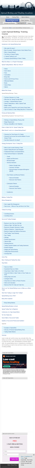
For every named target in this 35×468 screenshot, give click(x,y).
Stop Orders (4, 263)
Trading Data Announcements (11, 251)
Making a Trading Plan (7, 197)
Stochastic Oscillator (14, 167)
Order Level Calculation (9, 282)
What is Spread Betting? (10, 52)
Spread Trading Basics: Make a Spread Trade (15, 103)
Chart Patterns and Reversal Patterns (15, 175)
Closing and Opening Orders (8, 113)
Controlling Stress (8, 215)
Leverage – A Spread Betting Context (13, 101)
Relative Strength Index (14, 165)
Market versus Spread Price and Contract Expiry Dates (17, 107)
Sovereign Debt (8, 253)
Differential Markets (9, 81)
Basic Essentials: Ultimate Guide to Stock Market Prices (17, 50)
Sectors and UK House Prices (11, 79)
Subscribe (14, 459)
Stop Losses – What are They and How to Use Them (16, 206)
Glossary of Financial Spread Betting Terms (14, 329)
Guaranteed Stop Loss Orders (11, 269)
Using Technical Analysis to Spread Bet (13, 153)
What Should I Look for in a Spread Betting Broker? (14, 130)
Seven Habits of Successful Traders (10, 317)
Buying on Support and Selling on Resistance (15, 231)
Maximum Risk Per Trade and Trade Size (14, 284)
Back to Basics (25, 17)
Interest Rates (7, 85)
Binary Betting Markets (9, 302)
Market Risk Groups (6, 90)
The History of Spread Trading (11, 54)
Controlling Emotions (9, 213)
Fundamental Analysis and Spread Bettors (14, 151)
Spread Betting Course (12, 20)
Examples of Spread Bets (10, 327)
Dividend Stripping (8, 247)
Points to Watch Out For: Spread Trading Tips (12, 127)
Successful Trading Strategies (9, 219)
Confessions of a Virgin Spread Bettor (11, 312)
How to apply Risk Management (11, 204)
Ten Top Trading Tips (7, 315)
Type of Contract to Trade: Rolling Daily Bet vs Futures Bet (18, 109)
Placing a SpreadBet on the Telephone (13, 124)
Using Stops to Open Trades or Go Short (14, 271)
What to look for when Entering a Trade (13, 147)
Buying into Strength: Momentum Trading (14, 227)
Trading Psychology (6, 209)
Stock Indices (7, 70)
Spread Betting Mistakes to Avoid (10, 306)
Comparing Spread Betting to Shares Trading (14, 58)
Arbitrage (6, 237)
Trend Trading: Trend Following (11, 233)
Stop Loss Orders (8, 267)
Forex (5, 72)
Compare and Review (9, 23)
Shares (6, 68)
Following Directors (8, 243)
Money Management (6, 200)
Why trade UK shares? (9, 48)
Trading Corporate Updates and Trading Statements (16, 245)
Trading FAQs (15, 17)
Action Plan (4, 257)
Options (6, 87)
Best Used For (21, 23)
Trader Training (25, 20)
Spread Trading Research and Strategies (13, 149)
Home (7, 17)
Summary (4, 335)
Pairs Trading (7, 235)
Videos (29, 23)
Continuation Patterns (12, 183)
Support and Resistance (12, 158)
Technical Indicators (11, 162)
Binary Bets (7, 76)
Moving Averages (11, 160)
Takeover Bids (7, 241)
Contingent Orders (8, 278)
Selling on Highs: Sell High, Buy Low (13, 225)
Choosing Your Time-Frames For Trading (13, 134)
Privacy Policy (14, 465)
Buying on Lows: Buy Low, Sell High (12, 223)
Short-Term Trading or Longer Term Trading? (12, 292)
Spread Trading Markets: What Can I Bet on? (12, 64)
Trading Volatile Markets (10, 331)
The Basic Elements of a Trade (11, 97)
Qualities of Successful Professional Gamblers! (13, 320)
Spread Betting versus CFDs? (9, 295)
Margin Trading (7, 105)
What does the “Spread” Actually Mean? (13, 99)
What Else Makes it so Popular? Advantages (12, 61)
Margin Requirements (9, 122)
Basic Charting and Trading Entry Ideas (11, 260)
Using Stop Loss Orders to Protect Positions (14, 280)
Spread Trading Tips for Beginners (10, 309)
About (8, 465)
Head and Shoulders (14, 177)
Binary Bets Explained (7, 298)
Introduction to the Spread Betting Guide (11, 44)
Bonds (5, 83)
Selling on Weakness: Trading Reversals (13, 229)
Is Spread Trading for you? (10, 56)
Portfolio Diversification (9, 239)
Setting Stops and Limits (10, 276)
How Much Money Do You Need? (12, 140)
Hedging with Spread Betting (11, 249)
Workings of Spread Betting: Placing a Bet (14, 120)
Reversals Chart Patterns (15, 179)
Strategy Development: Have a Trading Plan (12, 143)
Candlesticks (10, 192)
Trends (8, 156)
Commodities (7, 74)
